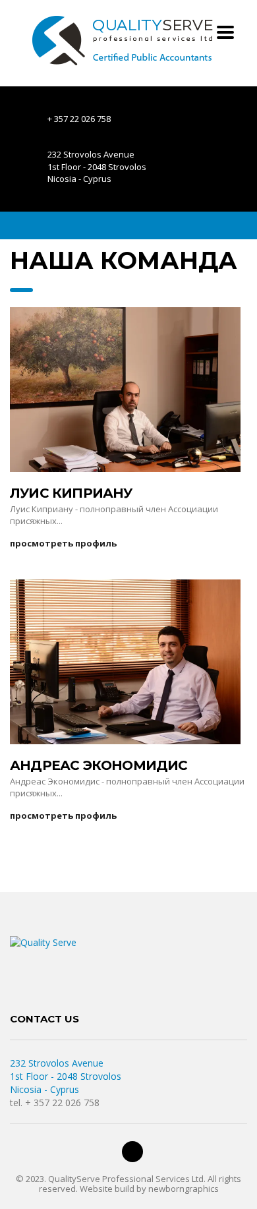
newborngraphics (183, 1188)
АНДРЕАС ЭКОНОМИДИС (99, 765)
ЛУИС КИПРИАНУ (71, 493)
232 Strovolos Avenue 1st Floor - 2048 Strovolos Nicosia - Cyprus (65, 1076)
